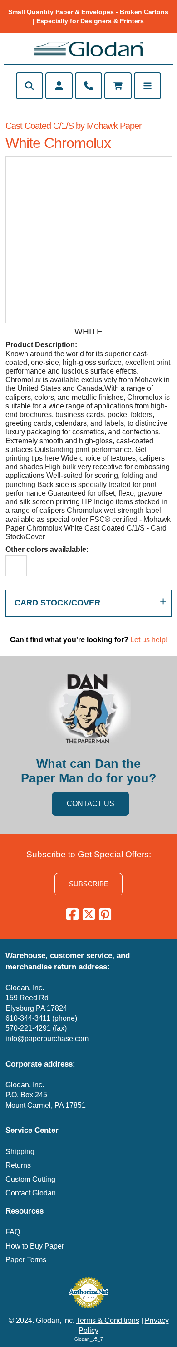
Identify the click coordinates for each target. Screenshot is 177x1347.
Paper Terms (25, 1259)
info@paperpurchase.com (46, 1038)
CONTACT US (90, 803)
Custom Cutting (30, 1179)
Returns (18, 1165)
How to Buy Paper (34, 1246)
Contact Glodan (30, 1193)
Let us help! (148, 640)
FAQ (12, 1232)
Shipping (19, 1151)
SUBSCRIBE (88, 884)
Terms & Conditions (107, 1320)
